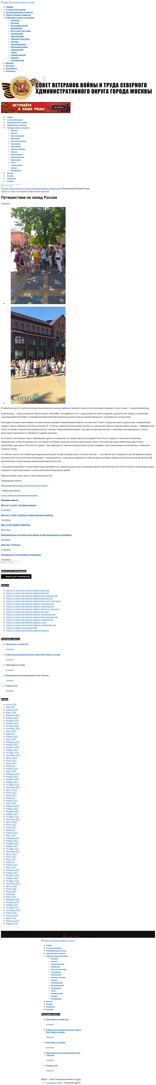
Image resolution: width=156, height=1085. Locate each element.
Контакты (10, 71)
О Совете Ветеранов (16, 9)
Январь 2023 (12, 808)
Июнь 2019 (11, 912)
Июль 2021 (11, 856)
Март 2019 (11, 918)
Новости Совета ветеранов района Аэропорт (28, 590)
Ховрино (15, 58)
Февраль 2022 (12, 838)
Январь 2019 (12, 923)
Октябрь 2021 (12, 848)
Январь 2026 (12, 717)
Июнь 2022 (11, 827)
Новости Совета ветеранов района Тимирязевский (31, 625)
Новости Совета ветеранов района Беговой (27, 593)
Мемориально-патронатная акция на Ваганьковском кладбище (36, 535)
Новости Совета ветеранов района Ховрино (27, 630)
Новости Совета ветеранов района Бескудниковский (31, 595)
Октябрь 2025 (12, 725)
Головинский (17, 34)
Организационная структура (19, 12)
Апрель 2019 (12, 915)
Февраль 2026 (12, 715)
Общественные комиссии (18, 15)
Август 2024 (11, 757)
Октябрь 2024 (12, 752)
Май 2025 (10, 733)
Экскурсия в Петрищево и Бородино (21, 554)
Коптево (15, 42)
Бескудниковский (19, 26)
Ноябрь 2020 (12, 878)
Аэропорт (15, 20)
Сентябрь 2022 (13, 819)
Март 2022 (11, 835)
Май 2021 (10, 862)
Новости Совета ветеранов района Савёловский (29, 619)
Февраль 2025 (12, 741)
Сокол (14, 52)
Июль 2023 (11, 792)
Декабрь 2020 (12, 875)
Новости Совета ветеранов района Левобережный (30, 614)
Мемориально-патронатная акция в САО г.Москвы (27, 675)
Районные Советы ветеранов (20, 18)
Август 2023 (11, 790)
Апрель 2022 (12, 832)
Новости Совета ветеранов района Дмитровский (38, 188)
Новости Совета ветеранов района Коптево (27, 611)
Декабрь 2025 (12, 720)
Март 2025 (11, 739)
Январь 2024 (12, 776)
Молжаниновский (19, 47)
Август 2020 (11, 886)
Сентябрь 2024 (13, 755)
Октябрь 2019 (12, 907)
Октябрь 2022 (12, 816)
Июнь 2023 (11, 795)
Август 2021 (11, 854)
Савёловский (17, 50)
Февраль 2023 (12, 806)
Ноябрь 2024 (12, 749)
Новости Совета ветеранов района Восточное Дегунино (33, 601)
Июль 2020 (11, 888)
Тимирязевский (18, 55)
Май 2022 (10, 830)
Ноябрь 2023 (12, 782)
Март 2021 (11, 867)
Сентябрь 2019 (13, 910)
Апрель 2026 (12, 709)
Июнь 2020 (11, 891)
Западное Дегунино (20, 39)
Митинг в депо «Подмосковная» (19, 505)
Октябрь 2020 (12, 880)
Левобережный (18, 44)
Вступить (10, 66)
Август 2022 (11, 822)
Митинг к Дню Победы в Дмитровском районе (27, 515)
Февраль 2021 (12, 870)
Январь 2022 (12, 840)
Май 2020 (10, 894)
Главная (9, 7)
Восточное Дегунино (21, 31)
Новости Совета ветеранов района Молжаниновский (32, 617)
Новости (12, 188)
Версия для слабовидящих (17, 576)
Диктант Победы (10, 545)
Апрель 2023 (12, 800)
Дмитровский (17, 36)
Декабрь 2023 (12, 779)
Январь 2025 (12, 744)
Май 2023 (10, 798)
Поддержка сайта (72, 936)
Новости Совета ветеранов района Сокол (26, 622)
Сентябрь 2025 (13, 728)
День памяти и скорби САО (17, 644)
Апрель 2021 (12, 864)
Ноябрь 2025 (12, 723)
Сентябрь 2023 (13, 787)
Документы (11, 68)
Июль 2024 (11, 760)
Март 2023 (11, 803)
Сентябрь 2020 (13, 883)
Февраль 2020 (12, 899)
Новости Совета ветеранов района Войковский (29, 598)
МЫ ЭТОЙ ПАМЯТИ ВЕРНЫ (15, 525)
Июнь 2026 (11, 704)
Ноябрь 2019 (12, 904)
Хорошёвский (17, 60)
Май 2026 (10, 707)
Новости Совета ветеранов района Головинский (29, 603)
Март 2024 (11, 771)
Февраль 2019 (12, 920)
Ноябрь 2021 (12, 846)
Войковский (16, 28)
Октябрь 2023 (12, 784)
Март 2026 (11, 712)
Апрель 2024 (12, 768)
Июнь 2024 (11, 763)
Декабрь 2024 (12, 747)
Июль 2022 (11, 824)
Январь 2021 (12, 872)
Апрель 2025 (12, 736)
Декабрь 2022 (12, 811)
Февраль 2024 (12, 774)
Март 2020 (11, 896)
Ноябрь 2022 (12, 814)
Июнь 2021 (11, 859)
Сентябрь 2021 (13, 851)
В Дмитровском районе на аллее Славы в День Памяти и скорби (33, 655)
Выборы (10, 63)
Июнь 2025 (11, 731)
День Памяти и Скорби (15, 665)
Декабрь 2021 (12, 843)
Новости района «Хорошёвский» (21, 627)
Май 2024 (10, 765)
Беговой (15, 23)
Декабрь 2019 (12, 902)
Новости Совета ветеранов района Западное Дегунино (33, 609)
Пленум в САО (12, 686)
